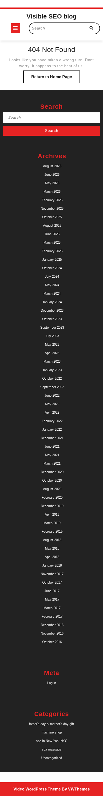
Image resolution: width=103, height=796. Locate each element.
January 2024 (52, 302)
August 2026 (52, 166)
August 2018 (52, 540)
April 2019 (52, 514)
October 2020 (52, 480)
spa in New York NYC (51, 741)
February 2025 (52, 251)
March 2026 (52, 191)
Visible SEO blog (51, 16)
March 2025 (52, 242)
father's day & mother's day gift (51, 724)
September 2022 (52, 387)
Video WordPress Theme (37, 789)
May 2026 (52, 183)
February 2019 (52, 531)
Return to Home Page (55, 78)
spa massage (51, 749)
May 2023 (52, 344)
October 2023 (52, 319)
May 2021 (52, 455)
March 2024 (52, 293)
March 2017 (52, 608)
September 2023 (52, 327)
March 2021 (52, 463)
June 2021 (52, 446)
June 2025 (52, 234)
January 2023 (52, 370)
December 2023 (52, 310)
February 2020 (52, 497)
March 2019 (52, 523)
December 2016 (52, 625)
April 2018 (52, 557)
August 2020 (52, 489)
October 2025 (52, 217)
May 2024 (52, 285)
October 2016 (52, 642)
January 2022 (52, 429)
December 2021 (52, 438)
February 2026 (52, 200)
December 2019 (52, 506)
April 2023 (52, 353)
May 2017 (52, 599)
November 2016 (52, 633)
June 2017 (52, 591)
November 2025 (52, 208)
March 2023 (52, 361)
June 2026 (52, 174)
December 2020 (52, 472)
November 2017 (52, 574)
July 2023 (52, 336)
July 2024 (52, 276)
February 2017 (52, 616)
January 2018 (52, 565)
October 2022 (52, 378)
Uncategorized (51, 758)
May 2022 (52, 404)
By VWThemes (76, 789)
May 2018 (52, 548)
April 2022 (52, 412)
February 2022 (52, 421)
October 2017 (52, 582)
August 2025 (52, 225)
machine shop (52, 732)
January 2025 (52, 259)
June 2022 (52, 395)
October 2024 (52, 268)
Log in (51, 683)
